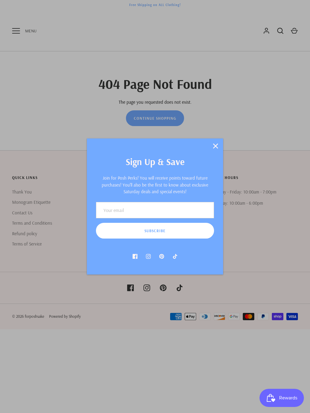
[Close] (215, 146)
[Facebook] (135, 256)
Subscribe (155, 230)
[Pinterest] (161, 256)
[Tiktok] (175, 256)
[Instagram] (148, 256)
